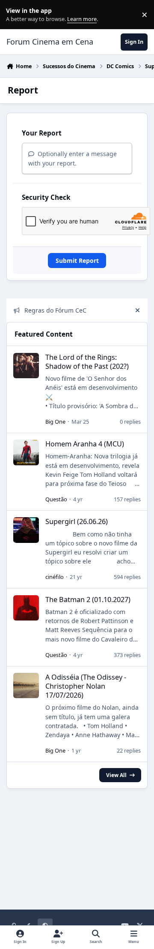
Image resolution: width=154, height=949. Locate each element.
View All (116, 774)
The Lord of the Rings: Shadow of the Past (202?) (87, 361)
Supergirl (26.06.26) (76, 521)
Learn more (16, 15)
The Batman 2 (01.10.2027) (87, 599)
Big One (55, 421)
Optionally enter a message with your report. (72, 158)
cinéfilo (54, 577)
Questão (56, 499)
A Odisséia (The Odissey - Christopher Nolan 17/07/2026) (85, 686)
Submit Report (77, 260)
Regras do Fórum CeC (55, 310)
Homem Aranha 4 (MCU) (84, 444)
